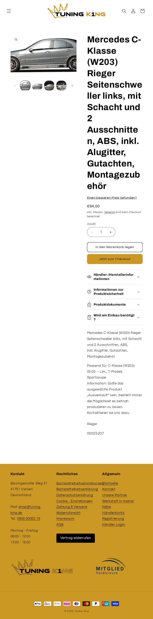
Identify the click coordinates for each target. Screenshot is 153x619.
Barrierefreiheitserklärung (77, 489)
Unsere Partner (114, 495)
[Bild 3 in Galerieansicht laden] (49, 86)
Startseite (110, 483)
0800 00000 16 (28, 518)
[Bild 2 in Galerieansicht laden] (37, 86)
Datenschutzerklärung (74, 495)
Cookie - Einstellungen (74, 501)
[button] (8, 11)
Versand (109, 212)
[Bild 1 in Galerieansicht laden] (25, 86)
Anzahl (91, 224)
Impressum (65, 518)
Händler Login (113, 524)
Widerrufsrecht (68, 513)
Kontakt (108, 489)
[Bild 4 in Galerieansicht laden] (61, 86)
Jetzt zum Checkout (114, 259)
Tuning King (82, 611)
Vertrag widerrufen (75, 538)
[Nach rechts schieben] (72, 85)
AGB (60, 524)
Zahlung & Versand (71, 507)
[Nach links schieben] (15, 85)
